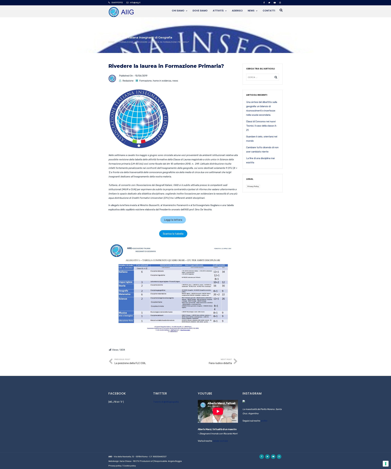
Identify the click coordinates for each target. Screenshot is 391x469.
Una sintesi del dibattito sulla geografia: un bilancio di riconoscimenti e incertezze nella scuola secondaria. (261, 108)
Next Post (220, 361)
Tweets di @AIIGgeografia (166, 402)
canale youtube (220, 441)
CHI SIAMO (178, 10)
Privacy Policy (253, 186)
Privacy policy (114, 466)
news (175, 80)
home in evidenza (162, 80)
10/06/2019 (141, 75)
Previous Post (130, 361)
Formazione (126, 42)
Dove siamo (200, 10)
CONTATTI (269, 10)
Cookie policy (129, 466)
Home (111, 42)
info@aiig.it (135, 2)
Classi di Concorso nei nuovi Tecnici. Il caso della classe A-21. (261, 125)
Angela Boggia (175, 461)
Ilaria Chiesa (125, 461)
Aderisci (237, 10)
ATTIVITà (218, 10)
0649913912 (117, 2)
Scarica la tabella (173, 233)
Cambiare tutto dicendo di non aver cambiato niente (262, 149)
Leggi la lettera (173, 219)
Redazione (127, 80)
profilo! (264, 421)
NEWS (251, 10)
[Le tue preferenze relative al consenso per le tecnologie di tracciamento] (386, 464)
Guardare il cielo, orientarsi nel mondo (261, 138)
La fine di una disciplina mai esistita (260, 160)
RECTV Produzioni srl (143, 461)
